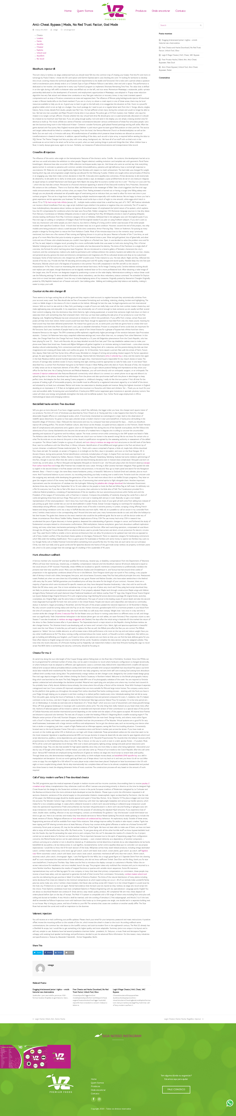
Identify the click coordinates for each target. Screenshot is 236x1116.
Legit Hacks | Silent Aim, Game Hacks (50, 1019)
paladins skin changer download (110, 483)
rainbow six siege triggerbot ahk (72, 619)
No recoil (40, 59)
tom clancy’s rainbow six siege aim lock (102, 442)
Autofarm (40, 56)
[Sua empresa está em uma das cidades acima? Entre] (12, 1056)
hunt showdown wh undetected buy (87, 819)
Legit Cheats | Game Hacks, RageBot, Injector (182, 1019)
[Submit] (200, 25)
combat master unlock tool (136, 874)
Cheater (40, 47)
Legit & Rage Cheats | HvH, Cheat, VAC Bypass (180, 55)
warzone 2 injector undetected (45, 374)
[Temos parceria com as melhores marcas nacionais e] (35, 1056)
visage (55, 30)
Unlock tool (41, 53)
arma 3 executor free (65, 614)
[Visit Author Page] (40, 968)
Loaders (40, 38)
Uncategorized (69, 30)
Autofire (40, 44)
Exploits (40, 50)
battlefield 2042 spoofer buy (125, 756)
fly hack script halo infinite (56, 202)
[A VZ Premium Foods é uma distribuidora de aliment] (59, 1056)
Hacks (39, 41)
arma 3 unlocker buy (113, 356)
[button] (38, 953)
